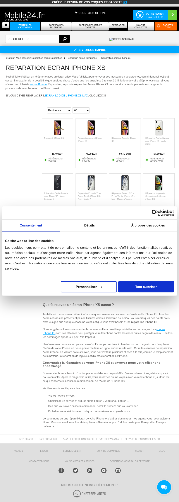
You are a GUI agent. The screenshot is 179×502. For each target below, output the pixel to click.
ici (125, 2)
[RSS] (89, 470)
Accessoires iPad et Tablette (90, 26)
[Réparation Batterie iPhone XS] (125, 135)
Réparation (118, 25)
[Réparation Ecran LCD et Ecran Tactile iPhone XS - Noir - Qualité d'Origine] (125, 190)
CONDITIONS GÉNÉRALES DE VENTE (130, 461)
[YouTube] (104, 470)
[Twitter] (75, 470)
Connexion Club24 (92, 13)
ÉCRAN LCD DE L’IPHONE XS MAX (66, 95)
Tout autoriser (146, 287)
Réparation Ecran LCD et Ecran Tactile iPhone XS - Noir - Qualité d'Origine (123, 196)
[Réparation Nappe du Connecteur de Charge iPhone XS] (159, 190)
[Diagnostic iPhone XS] (57, 135)
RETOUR (43, 450)
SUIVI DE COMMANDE (108, 450)
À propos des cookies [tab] (148, 225)
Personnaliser (86, 287)
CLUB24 (139, 450)
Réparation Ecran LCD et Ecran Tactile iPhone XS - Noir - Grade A (89, 196)
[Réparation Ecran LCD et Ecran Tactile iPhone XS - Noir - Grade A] (91, 190)
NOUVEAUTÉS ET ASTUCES (80, 461)
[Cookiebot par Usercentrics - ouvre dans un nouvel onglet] (155, 213)
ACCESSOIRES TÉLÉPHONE (56, 26)
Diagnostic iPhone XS (54, 138)
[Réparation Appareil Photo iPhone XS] (91, 135)
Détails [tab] (89, 225)
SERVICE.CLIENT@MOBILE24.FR (142, 439)
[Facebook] (61, 470)
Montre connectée (140, 26)
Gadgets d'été (168, 26)
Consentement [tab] (31, 225)
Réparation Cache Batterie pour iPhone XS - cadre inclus (157, 141)
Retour (11, 58)
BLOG (162, 450)
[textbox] (37, 39)
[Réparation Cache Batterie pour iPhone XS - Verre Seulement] (57, 190)
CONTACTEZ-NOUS (39, 461)
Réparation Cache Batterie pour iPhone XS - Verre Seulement (56, 196)
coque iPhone (38, 84)
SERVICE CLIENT (72, 450)
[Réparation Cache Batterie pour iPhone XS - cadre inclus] (159, 135)
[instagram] (118, 470)
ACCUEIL (18, 450)
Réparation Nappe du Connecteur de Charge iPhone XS (155, 196)
